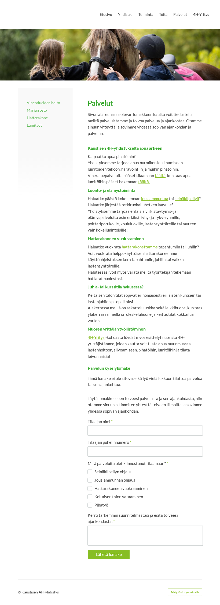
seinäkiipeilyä (187, 198)
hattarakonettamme (140, 246)
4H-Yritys (96, 337)
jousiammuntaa (154, 198)
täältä (160, 175)
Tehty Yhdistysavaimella (185, 592)
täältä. (144, 181)
